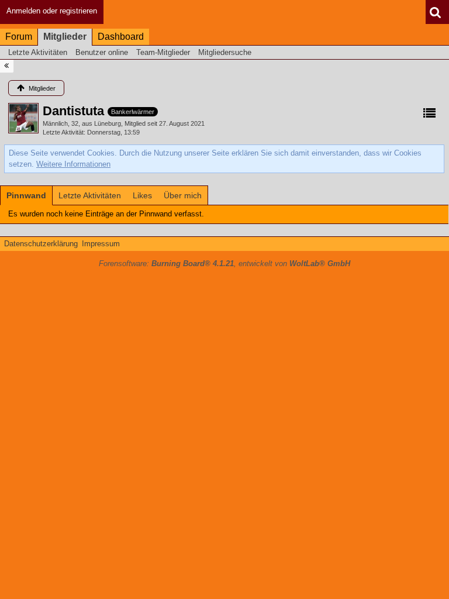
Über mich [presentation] (183, 195)
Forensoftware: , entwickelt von (224, 263)
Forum (18, 37)
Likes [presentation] (142, 195)
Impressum (101, 243)
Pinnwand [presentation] (26, 195)
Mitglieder (65, 37)
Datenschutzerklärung (41, 243)
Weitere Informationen (73, 164)
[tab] (26, 195)
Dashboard (121, 37)
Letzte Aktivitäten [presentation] (89, 195)
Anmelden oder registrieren (51, 10)
